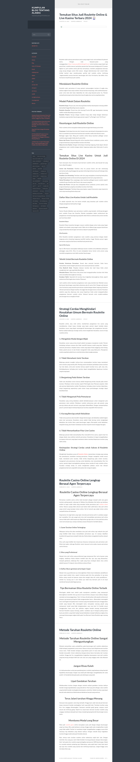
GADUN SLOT (35, 163)
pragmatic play (44, 176)
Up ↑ (106, 758)
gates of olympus (36, 166)
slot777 (34, 186)
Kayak (33, 69)
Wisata (33, 103)
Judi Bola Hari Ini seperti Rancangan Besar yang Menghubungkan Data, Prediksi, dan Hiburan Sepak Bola (40, 143)
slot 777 (39, 186)
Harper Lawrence (76, 21)
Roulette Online (83, 454)
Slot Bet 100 (46, 186)
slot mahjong (35, 201)
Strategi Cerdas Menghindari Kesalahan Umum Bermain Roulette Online (82, 312)
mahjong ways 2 (44, 173)
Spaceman (35, 208)
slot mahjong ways (44, 201)
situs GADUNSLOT (36, 181)
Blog (33, 63)
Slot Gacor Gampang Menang (39, 196)
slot (33, 81)
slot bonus (42, 191)
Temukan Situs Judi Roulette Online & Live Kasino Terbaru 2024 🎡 (83, 16)
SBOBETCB (34, 46)
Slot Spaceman (36, 206)
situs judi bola (45, 181)
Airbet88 (34, 56)
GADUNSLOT (46, 161)
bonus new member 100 (38, 158)
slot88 (33, 94)
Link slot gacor (36, 171)
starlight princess (36, 97)
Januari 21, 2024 (64, 319)
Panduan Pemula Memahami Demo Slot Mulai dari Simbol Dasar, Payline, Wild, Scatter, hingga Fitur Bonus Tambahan (41, 117)
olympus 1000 (36, 176)
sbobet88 (39, 178)
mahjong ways (35, 72)
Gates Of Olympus (36, 66)
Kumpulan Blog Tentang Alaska (41, 10)
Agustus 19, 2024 (64, 21)
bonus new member (41, 156)
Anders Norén (100, 758)
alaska (34, 156)
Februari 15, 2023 (64, 487)
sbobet (33, 78)
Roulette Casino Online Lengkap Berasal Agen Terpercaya (79, 481)
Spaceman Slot (36, 211)
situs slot (34, 183)
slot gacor (34, 88)
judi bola (34, 168)
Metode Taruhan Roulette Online (80, 630)
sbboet (33, 75)
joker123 (44, 166)
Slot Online (35, 203)
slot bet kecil (35, 191)
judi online (40, 168)
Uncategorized (35, 100)
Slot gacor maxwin (45, 198)
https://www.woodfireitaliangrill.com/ (79, 64)
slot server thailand (43, 203)
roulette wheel (103, 504)
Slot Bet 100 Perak (37, 188)
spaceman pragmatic (43, 208)
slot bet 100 (35, 84)
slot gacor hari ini (36, 198)
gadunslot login (43, 163)
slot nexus (34, 91)
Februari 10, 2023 (64, 633)
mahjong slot (43, 171)
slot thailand (43, 206)
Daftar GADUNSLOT (37, 161)
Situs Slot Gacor (41, 183)
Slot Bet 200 (45, 188)
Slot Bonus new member (38, 193)
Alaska (33, 60)
